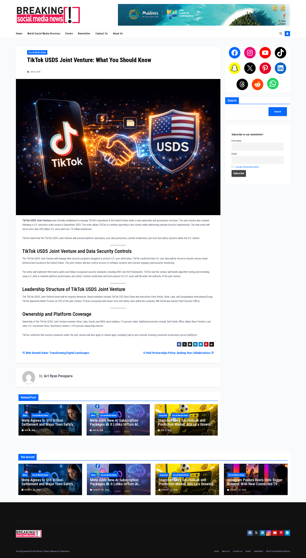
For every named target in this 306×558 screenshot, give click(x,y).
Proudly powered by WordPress (29, 551)
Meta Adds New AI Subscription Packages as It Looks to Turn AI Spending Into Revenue (114, 424)
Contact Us (101, 33)
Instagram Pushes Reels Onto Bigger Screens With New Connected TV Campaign (255, 484)
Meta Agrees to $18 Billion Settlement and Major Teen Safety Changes (47, 424)
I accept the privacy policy (247, 167)
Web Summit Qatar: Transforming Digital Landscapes (57, 353)
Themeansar (64, 551)
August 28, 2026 (33, 490)
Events (69, 33)
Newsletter (84, 33)
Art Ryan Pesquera (58, 376)
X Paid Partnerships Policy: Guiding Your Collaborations (177, 353)
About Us (118, 33)
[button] (281, 33)
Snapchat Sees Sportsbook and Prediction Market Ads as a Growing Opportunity (185, 424)
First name (236, 141)
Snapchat (163, 415)
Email (234, 154)
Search (232, 100)
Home (19, 33)
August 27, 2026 (170, 490)
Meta (25, 415)
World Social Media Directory (43, 33)
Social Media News (37, 52)
